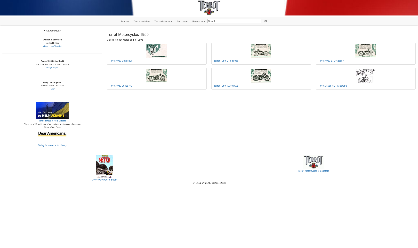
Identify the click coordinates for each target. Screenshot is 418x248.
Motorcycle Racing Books (104, 179)
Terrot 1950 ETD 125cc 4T (332, 60)
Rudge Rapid (52, 67)
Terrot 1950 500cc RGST (227, 85)
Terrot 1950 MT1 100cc (226, 60)
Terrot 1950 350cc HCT (121, 85)
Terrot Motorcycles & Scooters (313, 170)
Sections (181, 21)
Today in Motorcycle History (52, 145)
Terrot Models (141, 21)
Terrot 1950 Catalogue (121, 60)
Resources (197, 21)
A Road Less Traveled (52, 46)
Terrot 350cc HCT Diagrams (332, 85)
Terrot (124, 21)
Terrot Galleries (162, 21)
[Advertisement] (209, 207)
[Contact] (265, 21)
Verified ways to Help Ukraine (52, 120)
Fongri (52, 88)
